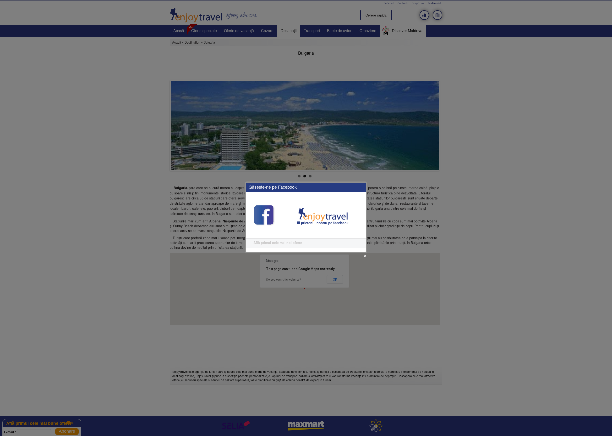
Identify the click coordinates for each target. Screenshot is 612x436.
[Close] (365, 256)
